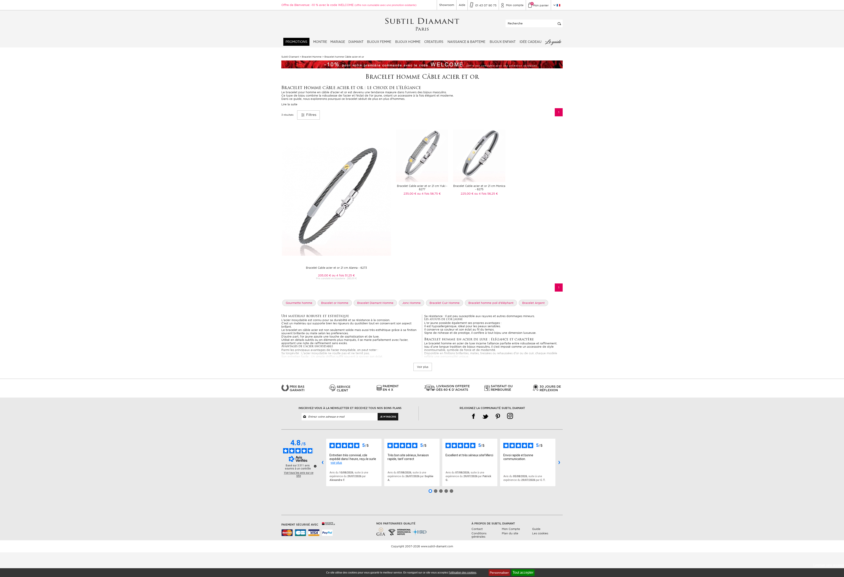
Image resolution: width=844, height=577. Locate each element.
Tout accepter (523, 572)
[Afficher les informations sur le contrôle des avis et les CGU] (315, 466)
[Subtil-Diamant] (422, 24)
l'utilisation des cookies (462, 572)
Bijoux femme (379, 42)
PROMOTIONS (296, 42)
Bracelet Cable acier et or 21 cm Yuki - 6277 (422, 187)
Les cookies (540, 533)
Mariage (337, 42)
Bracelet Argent (533, 303)
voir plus (336, 462)
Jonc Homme (411, 303)
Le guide (553, 41)
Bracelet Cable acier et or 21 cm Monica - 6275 (479, 187)
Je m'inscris (388, 416)
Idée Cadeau (531, 42)
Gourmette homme (299, 303)
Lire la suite (289, 104)
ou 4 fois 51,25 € (343, 275)
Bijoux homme (407, 42)
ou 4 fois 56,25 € (486, 193)
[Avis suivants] (559, 462)
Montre (320, 42)
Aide (462, 5)
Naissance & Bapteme (466, 42)
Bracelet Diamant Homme (375, 303)
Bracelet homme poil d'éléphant (490, 303)
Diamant (356, 42)
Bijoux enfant (503, 42)
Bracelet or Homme (334, 303)
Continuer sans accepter (828, 565)
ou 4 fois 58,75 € (429, 193)
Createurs (433, 42)
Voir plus (422, 367)
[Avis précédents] (322, 462)
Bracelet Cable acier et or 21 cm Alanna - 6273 (336, 267)
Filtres (310, 115)
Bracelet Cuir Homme (444, 303)
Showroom (446, 5)
